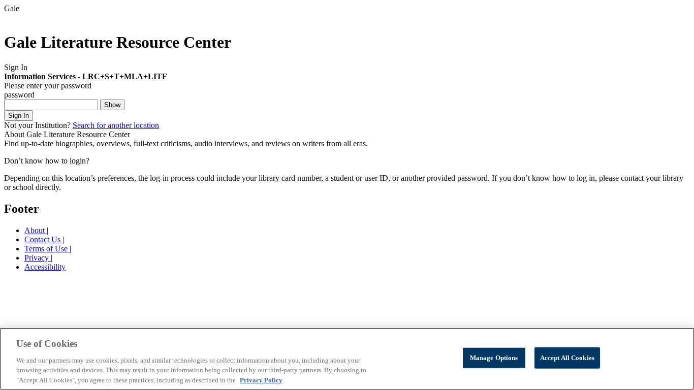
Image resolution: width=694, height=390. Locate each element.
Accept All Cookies (567, 358)
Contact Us (43, 239)
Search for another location (116, 125)
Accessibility (45, 267)
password (19, 94)
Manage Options (494, 358)
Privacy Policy (261, 379)
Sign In (18, 115)
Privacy (37, 257)
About (35, 230)
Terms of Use (47, 248)
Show (112, 105)
